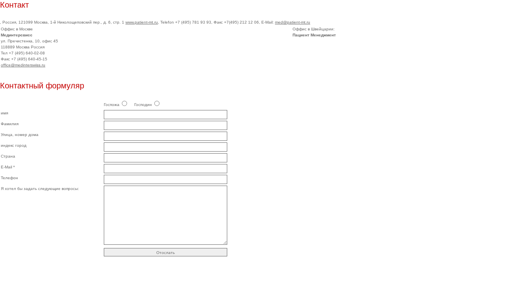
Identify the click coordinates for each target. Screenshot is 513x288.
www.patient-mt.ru (141, 22)
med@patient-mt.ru (292, 22)
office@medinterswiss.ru (23, 65)
